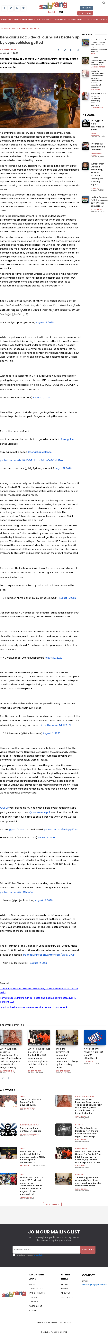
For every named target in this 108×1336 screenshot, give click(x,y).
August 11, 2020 (41, 397)
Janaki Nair (96, 188)
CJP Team (88, 1061)
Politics (79, 1125)
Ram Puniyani (96, 210)
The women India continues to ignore (97, 125)
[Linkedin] (71, 50)
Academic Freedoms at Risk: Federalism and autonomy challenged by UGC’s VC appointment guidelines (98, 79)
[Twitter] (10, 8)
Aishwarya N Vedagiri (96, 154)
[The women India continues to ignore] (8, 1129)
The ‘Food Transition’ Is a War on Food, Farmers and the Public (98, 61)
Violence (34, 28)
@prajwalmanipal (39, 812)
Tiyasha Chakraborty (97, 134)
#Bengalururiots (32, 954)
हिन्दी (61, 12)
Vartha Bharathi (27, 1108)
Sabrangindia (8, 49)
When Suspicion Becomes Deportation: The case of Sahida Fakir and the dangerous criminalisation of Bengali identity (10, 1058)
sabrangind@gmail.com (94, 1284)
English (52, 12)
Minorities (22, 28)
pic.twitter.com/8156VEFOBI (59, 954)
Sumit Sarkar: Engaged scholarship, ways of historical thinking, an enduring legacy (97, 174)
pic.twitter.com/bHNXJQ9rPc (17, 460)
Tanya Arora (34, 1071)
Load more (51, 1204)
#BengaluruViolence (40, 452)
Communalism (8, 28)
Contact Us (85, 13)
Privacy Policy (38, 1255)
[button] (103, 2)
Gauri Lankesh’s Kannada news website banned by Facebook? (34, 1007)
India (93, 54)
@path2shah (16, 829)
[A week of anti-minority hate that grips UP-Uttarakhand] (95, 1037)
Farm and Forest (98, 67)
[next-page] (8, 1078)
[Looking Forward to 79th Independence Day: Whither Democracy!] (85, 199)
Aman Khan (25, 1166)
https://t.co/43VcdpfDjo (48, 460)
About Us (86, 8)
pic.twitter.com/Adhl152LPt (55, 725)
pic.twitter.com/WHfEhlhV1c (16, 892)
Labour (85, 148)
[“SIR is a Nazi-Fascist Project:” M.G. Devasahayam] (8, 1101)
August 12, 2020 (45, 322)
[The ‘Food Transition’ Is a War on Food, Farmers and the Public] (85, 60)
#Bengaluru (68, 439)
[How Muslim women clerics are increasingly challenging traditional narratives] (85, 96)
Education (95, 89)
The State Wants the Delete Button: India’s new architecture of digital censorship (86, 1132)
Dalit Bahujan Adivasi (86, 124)
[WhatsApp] (17, 8)
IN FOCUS (88, 115)
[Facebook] (4, 8)
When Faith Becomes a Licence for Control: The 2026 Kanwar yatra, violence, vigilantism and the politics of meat (39, 1058)
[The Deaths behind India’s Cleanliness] (85, 146)
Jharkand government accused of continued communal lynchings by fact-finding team (88, 1181)
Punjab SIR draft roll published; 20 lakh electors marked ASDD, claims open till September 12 (32, 1157)
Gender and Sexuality (9, 1044)
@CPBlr (4, 807)
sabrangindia (7, 1071)
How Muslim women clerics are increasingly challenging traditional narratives (98, 99)
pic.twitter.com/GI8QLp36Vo (61, 829)
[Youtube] (23, 8)
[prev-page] (2, 1078)
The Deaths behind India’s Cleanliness (98, 146)
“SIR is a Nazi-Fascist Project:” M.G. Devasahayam (31, 1102)
